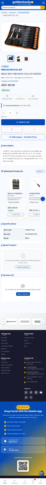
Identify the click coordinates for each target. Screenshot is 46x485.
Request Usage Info (23, 267)
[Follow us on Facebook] (31, 392)
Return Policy (5, 373)
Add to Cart (24, 122)
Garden (3, 354)
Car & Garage (5, 351)
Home (5, 13)
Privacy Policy (5, 367)
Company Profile (29, 337)
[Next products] (43, 199)
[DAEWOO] (11, 321)
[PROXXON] (25, 321)
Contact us (27, 343)
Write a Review (23, 294)
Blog (25, 346)
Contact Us (4, 362)
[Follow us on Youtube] (41, 392)
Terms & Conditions (7, 365)
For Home (4, 340)
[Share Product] (34, 130)
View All (39, 171)
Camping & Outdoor (7, 346)
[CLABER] (38, 321)
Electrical (4, 348)
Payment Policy (5, 370)
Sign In (26, 340)
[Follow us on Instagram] (36, 392)
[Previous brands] (3, 321)
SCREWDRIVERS (24, 13)
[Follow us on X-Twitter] (31, 397)
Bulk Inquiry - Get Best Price (24, 137)
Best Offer (4, 337)
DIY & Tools (4, 343)
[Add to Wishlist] (11, 130)
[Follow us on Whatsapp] (26, 392)
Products (12, 13)
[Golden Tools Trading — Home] (23, 3)
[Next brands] (42, 321)
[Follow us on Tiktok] (26, 397)
